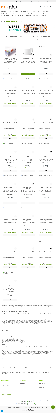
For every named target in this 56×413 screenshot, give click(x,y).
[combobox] (29, 7)
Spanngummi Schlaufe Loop (28, 90)
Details (46, 73)
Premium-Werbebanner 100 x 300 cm (10, 188)
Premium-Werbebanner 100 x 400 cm (27, 188)
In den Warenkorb (28, 73)
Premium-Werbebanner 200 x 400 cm (27, 252)
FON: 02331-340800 (5, 384)
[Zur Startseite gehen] (9, 7)
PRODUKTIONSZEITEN (24, 386)
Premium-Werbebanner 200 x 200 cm (45, 220)
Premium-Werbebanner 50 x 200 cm (46, 123)
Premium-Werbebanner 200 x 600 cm (10, 285)
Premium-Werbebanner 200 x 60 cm (28, 156)
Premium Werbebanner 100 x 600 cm (10, 220)
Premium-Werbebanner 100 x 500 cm (45, 188)
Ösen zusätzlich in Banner (45, 58)
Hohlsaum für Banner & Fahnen (28, 58)
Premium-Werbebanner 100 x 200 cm (45, 156)
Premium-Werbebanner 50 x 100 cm (28, 123)
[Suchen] (40, 7)
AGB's (39, 382)
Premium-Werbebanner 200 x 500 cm (45, 252)
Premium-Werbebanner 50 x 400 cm (10, 156)
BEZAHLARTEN (41, 386)
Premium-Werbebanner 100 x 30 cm (10, 123)
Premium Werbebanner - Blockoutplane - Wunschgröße (10, 59)
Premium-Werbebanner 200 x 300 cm (10, 252)
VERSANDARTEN (41, 387)
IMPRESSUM (22, 382)
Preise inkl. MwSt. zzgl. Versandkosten (10, 103)
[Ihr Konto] (47, 7)
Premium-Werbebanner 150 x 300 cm (27, 220)
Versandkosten (24, 407)
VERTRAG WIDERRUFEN (42, 383)
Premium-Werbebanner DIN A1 (46, 90)
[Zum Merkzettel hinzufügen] (15, 55)
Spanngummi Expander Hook (10, 90)
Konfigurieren (10, 73)
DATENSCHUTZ (22, 383)
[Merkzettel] (45, 7)
